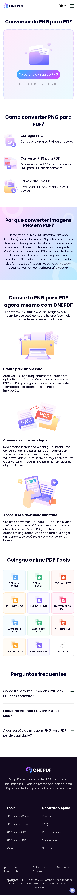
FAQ (45, 824)
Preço (46, 816)
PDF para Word (18, 816)
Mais (10, 848)
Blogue (47, 848)
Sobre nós (49, 840)
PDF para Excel (17, 824)
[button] (72, 890)
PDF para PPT (16, 832)
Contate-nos (52, 832)
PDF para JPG (16, 840)
